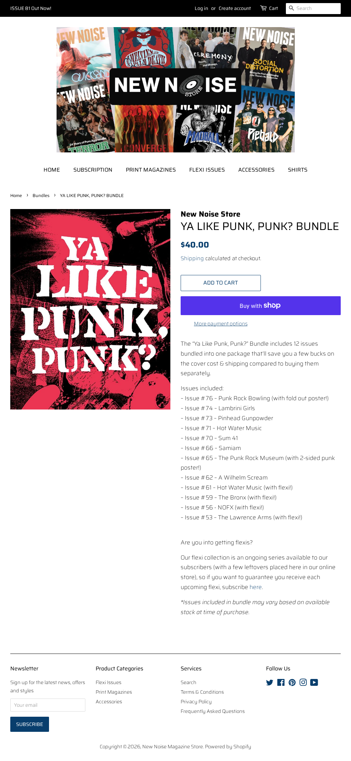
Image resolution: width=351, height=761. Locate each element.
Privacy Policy (196, 701)
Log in (201, 8)
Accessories (256, 169)
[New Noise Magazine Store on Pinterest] (292, 684)
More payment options (220, 324)
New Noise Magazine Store (172, 746)
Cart (273, 8)
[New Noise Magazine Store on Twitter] (270, 684)
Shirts (297, 169)
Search (188, 682)
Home (52, 169)
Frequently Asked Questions (213, 711)
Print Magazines (151, 169)
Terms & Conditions (202, 692)
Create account (235, 8)
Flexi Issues (207, 169)
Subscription (92, 169)
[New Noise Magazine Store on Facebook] (281, 684)
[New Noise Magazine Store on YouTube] (314, 684)
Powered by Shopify (228, 746)
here (256, 587)
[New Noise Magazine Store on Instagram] (303, 684)
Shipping (192, 258)
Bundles (41, 195)
